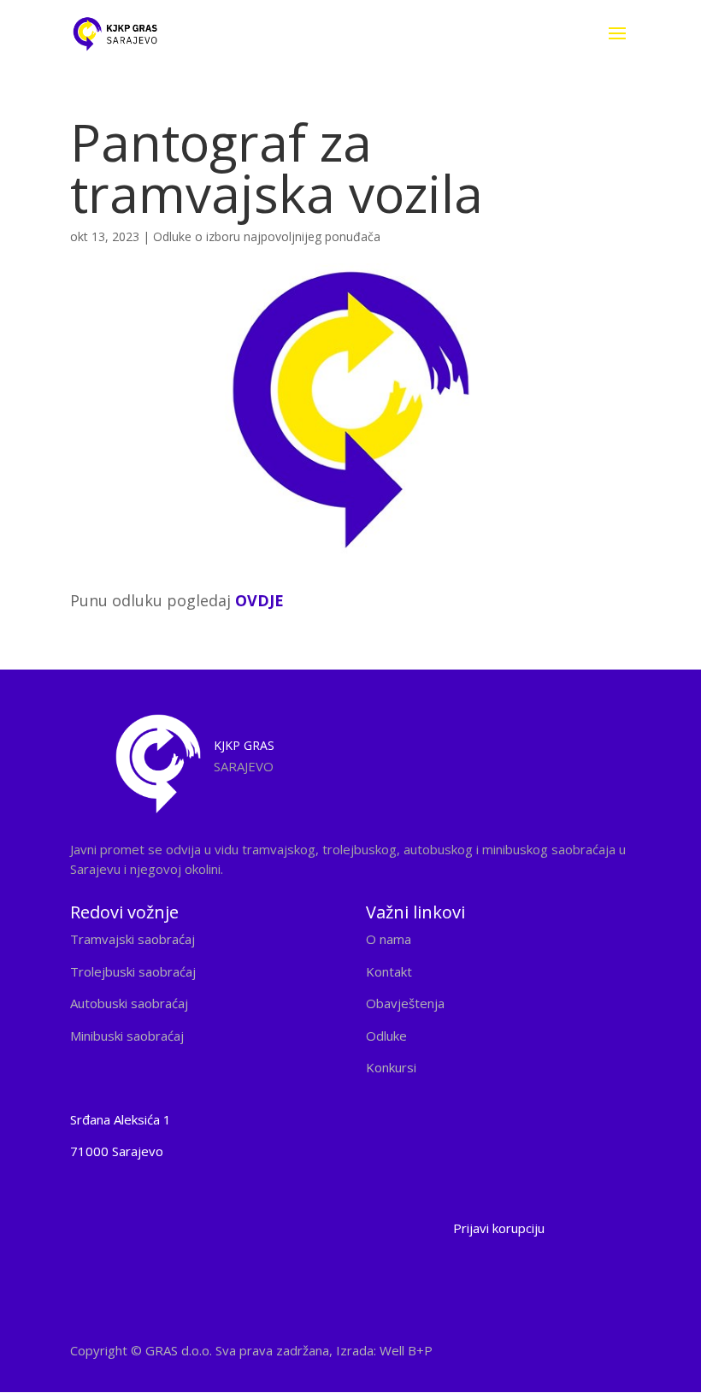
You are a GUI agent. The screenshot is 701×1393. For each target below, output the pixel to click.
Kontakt (389, 971)
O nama (388, 938)
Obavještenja (405, 1003)
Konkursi (391, 1067)
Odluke (386, 1035)
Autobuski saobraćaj (129, 1003)
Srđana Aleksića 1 (120, 1119)
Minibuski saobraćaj (127, 1035)
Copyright (251, 1350)
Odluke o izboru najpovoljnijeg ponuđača (266, 236)
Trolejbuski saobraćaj (133, 971)
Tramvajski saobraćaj (132, 938)
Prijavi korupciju (499, 1228)
